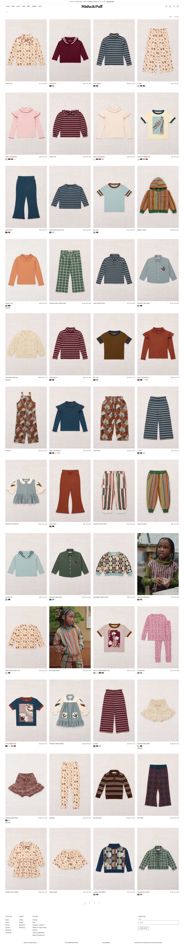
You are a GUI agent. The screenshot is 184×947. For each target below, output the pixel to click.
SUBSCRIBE (92, 481)
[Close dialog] (112, 461)
